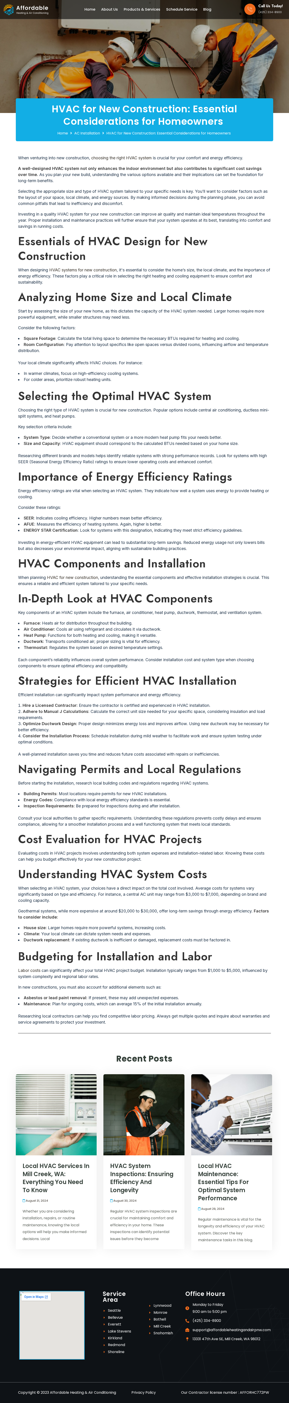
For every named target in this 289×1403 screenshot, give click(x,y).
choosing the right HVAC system (121, 157)
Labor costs (29, 970)
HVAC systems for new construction (83, 270)
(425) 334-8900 (270, 12)
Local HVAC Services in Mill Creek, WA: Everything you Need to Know (56, 1178)
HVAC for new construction (72, 577)
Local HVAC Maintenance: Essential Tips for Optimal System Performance (223, 1182)
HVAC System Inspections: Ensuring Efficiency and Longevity (141, 1178)
